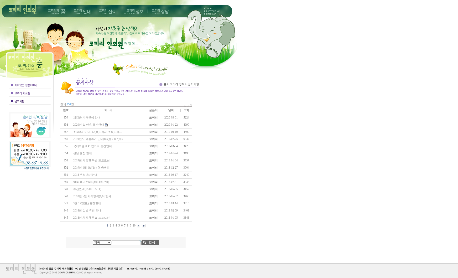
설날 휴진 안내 (82, 153)
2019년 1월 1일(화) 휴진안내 (91, 167)
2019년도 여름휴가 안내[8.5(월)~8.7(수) (98, 139)
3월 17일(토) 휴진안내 (87, 203)
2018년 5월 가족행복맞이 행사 (92, 196)
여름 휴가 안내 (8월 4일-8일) (91, 182)
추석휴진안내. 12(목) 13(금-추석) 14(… (97, 132)
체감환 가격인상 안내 (86, 117)
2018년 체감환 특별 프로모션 (91, 217)
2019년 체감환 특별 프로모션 (91, 160)
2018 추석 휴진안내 (85, 174)
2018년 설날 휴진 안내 (87, 210)
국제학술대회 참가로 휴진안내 (92, 146)
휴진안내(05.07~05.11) (87, 189)
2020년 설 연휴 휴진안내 (88, 124)
